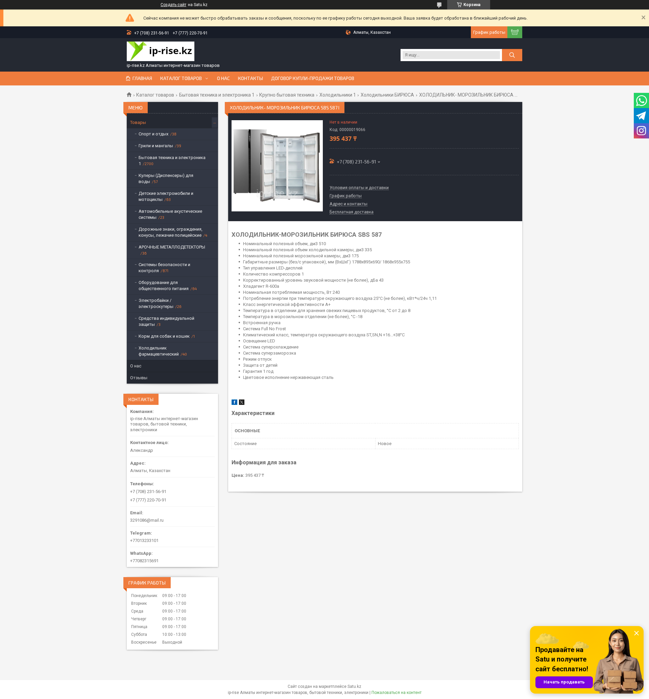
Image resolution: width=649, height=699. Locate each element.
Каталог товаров (181, 78)
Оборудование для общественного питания (164, 285)
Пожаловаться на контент (396, 692)
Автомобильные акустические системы (170, 214)
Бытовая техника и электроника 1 (217, 95)
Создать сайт (173, 4)
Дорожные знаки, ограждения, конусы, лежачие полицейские (170, 232)
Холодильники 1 (337, 95)
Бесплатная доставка (352, 212)
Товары (138, 122)
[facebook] (234, 403)
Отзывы (138, 377)
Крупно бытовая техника (286, 95)
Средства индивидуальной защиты (166, 321)
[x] (241, 403)
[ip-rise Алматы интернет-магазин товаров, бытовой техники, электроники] (160, 52)
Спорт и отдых (153, 133)
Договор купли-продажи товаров (312, 78)
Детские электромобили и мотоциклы (166, 196)
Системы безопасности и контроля (164, 267)
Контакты (250, 78)
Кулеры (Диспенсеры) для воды (166, 178)
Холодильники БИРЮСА (387, 95)
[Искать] (512, 55)
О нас (223, 78)
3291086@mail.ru (147, 520)
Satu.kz (354, 686)
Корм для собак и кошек (164, 336)
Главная (142, 78)
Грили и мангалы (156, 145)
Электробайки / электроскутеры (156, 303)
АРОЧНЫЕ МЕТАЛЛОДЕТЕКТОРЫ (172, 247)
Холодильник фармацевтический (159, 351)
